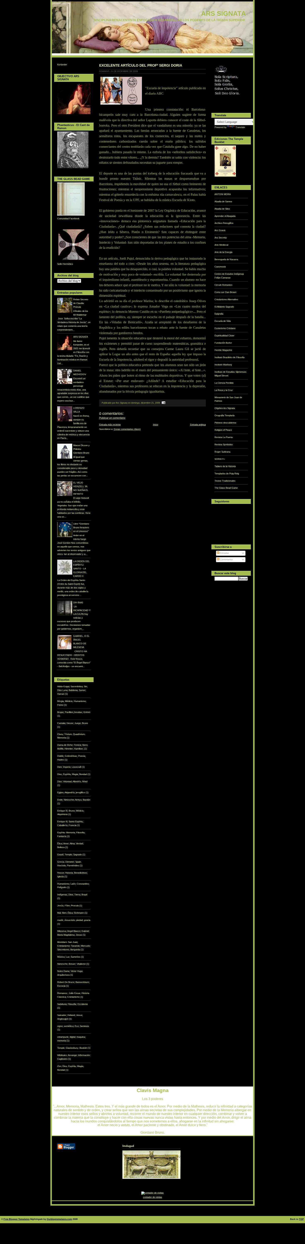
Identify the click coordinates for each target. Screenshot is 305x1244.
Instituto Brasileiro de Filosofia (229, 357)
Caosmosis (220, 266)
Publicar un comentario (112, 418)
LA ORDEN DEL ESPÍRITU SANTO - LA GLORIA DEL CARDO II (81, 568)
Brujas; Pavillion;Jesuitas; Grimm (73, 712)
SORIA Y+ (220, 459)
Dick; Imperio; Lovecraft (69, 767)
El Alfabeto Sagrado (224, 306)
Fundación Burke (223, 343)
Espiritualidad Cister (224, 335)
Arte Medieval (221, 245)
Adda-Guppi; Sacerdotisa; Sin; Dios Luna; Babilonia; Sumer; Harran (72, 690)
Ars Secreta (221, 237)
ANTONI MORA (223, 194)
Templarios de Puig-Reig (227, 473)
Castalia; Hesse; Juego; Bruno (72, 723)
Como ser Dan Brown (225, 292)
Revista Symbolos (224, 444)
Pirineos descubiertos (225, 422)
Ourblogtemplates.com (59, 1219)
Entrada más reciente (110, 424)
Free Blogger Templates (16, 1219)
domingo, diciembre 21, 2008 (145, 403)
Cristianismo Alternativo (226, 299)
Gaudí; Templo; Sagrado (69, 854)
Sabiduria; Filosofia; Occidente (72, 1004)
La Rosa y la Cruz (224, 390)
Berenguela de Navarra (226, 259)
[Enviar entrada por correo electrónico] (163, 403)
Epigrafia (219, 314)
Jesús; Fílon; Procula (68, 905)
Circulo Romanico (223, 285)
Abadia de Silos (222, 209)
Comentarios (226, 559)
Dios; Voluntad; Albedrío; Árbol (72, 781)
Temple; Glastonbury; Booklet (72, 1048)
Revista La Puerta (224, 437)
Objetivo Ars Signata (225, 408)
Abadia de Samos (223, 201)
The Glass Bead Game (226, 488)
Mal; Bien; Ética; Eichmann (70, 913)
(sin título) (78, 602)
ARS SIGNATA (223, 13)
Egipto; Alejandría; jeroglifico (71, 792)
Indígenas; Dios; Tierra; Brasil (72, 894)
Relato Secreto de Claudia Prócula (80, 303)
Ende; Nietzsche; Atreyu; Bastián (73, 799)
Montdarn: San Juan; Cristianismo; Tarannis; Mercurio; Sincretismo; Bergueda (73, 946)
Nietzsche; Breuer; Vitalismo (71, 964)
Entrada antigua (198, 424)
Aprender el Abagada (225, 216)
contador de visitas (152, 1197)
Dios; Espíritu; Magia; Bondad (72, 774)
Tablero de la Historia (225, 466)
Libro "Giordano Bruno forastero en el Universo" (81, 527)
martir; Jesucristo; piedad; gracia (73, 920)
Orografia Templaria (224, 415)
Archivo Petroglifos (224, 223)
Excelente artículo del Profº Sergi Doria (140, 65)
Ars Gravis (220, 230)
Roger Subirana (222, 451)
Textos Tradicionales (225, 481)
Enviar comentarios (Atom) (127, 429)
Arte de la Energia (223, 252)
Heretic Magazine (223, 350)
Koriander (62, 64)
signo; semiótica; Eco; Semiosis (73, 1026)
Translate (240, 127)
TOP (301, 1219)
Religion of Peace (223, 430)
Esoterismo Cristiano (225, 328)
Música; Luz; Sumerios (69, 957)
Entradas (224, 553)
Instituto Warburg (223, 364)
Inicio (155, 424)
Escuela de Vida (223, 321)
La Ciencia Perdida (224, 383)
